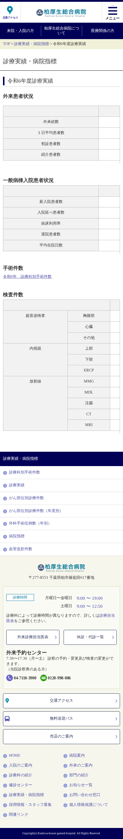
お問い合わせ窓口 (84, 795)
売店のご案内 (61, 736)
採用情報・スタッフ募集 (30, 805)
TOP (6, 44)
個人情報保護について (88, 805)
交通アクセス (61, 700)
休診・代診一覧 (90, 637)
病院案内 (77, 755)
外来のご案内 (81, 765)
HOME (14, 755)
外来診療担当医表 (32, 637)
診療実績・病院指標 (31, 44)
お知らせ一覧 (81, 785)
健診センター (20, 785)
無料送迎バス (61, 718)
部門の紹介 (79, 775)
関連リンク (18, 814)
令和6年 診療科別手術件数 (27, 276)
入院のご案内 (20, 765)
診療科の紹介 (20, 775)
